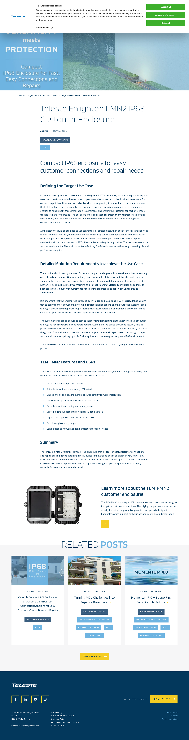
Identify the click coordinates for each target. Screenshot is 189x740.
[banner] (24, 685)
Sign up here (162, 699)
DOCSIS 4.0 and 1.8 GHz (88, 627)
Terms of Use (172, 712)
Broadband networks (55, 140)
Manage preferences (164, 15)
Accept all (166, 7)
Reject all (165, 23)
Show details (42, 27)
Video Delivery (94, 635)
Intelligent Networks (151, 635)
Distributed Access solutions (94, 619)
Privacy (174, 715)
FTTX (44, 147)
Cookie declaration (170, 719)
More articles (92, 656)
